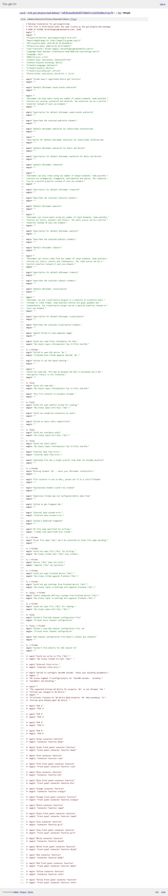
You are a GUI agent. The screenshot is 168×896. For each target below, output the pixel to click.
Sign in (162, 4)
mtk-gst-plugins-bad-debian (43, 12)
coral (22, 12)
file (73, 19)
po (119, 12)
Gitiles (15, 892)
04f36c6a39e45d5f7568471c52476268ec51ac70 (87, 12)
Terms (30, 892)
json (163, 892)
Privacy (23, 892)
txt (157, 892)
